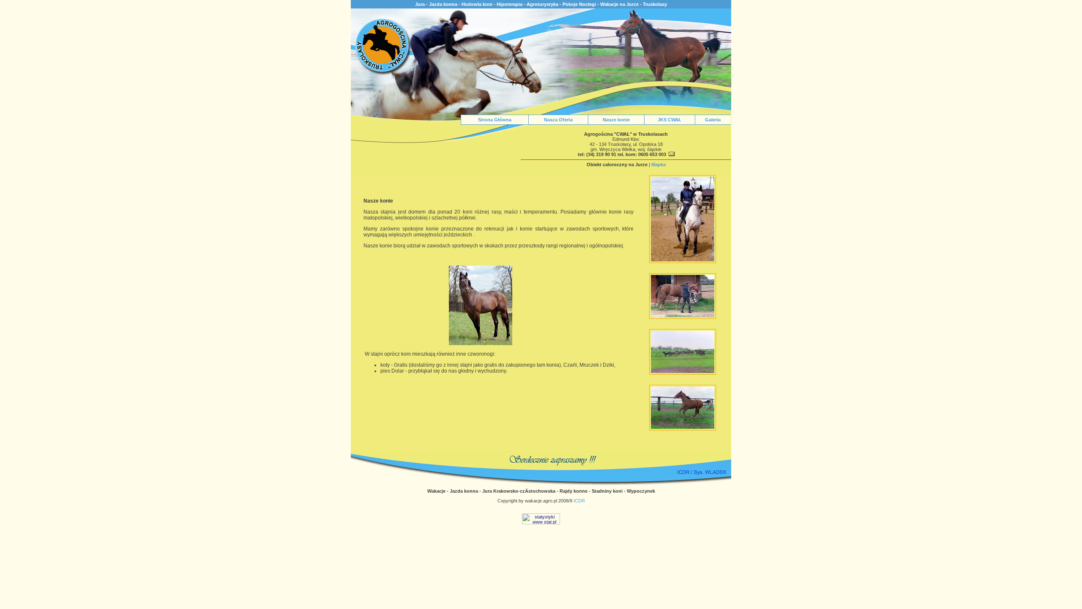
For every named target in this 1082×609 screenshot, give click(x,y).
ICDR (579, 500)
